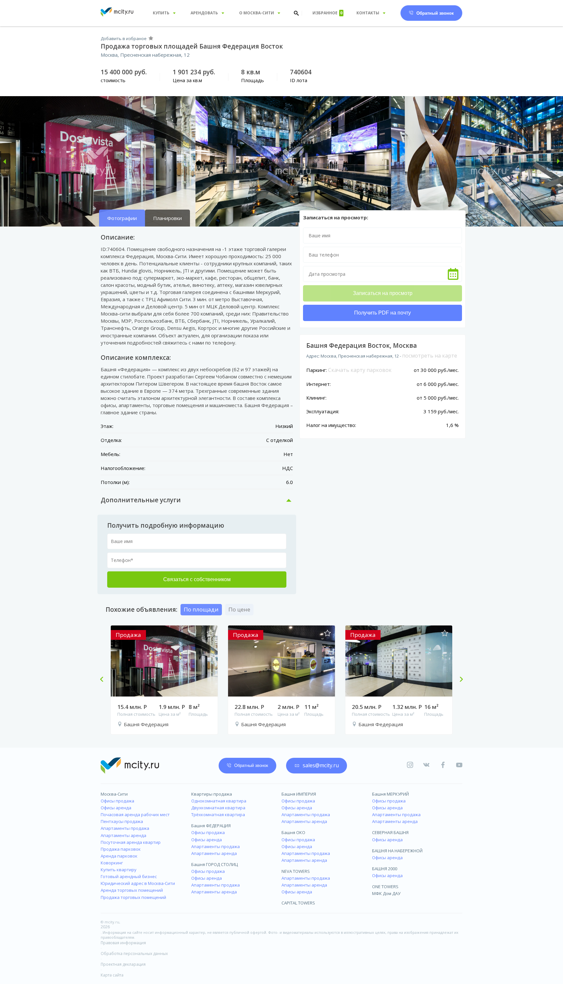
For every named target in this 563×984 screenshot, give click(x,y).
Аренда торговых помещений (132, 890)
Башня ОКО (293, 832)
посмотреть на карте (429, 355)
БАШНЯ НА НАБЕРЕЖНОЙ (397, 851)
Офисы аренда (116, 808)
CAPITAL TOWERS (298, 903)
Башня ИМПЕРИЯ (299, 794)
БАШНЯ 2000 (384, 869)
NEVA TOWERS (296, 871)
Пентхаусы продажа (122, 821)
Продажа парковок (121, 849)
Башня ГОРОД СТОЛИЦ (214, 864)
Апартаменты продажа (125, 828)
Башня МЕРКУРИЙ (390, 794)
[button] (5, 161)
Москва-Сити (114, 794)
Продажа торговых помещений (133, 897)
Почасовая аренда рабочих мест (135, 814)
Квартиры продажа (211, 794)
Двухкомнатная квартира (218, 808)
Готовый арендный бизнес (129, 876)
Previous (104, 679)
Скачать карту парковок (360, 370)
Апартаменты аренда (123, 835)
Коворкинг (112, 863)
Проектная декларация (123, 964)
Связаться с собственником (197, 579)
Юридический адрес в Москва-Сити (138, 883)
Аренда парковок (119, 856)
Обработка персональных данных (134, 953)
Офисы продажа (117, 801)
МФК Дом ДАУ (386, 893)
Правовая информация (123, 943)
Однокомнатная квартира (218, 801)
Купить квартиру (119, 870)
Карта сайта (112, 975)
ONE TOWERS (385, 886)
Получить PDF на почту (382, 313)
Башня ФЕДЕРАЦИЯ (211, 826)
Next (458, 679)
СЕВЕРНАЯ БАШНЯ (390, 832)
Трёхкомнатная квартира (218, 814)
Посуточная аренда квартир (131, 842)
